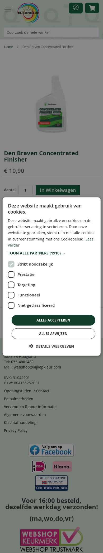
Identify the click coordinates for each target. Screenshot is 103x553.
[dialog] (52, 276)
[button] (51, 252)
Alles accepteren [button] (53, 320)
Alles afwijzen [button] (53, 333)
